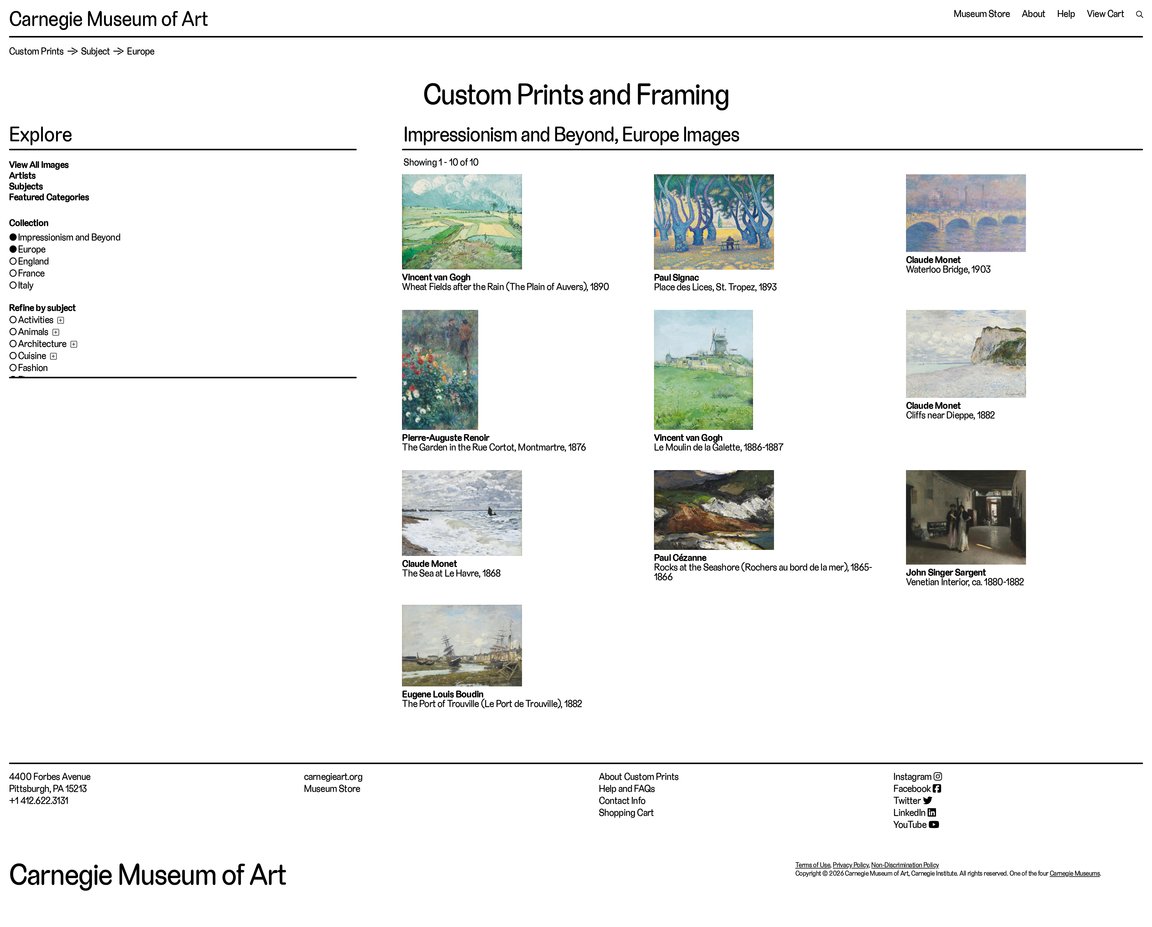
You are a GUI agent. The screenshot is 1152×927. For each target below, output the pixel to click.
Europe (31, 249)
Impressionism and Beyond (69, 237)
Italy (25, 285)
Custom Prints (36, 51)
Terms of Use (812, 865)
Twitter (906, 801)
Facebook (912, 789)
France (31, 273)
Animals (33, 332)
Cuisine (32, 356)
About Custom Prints (639, 777)
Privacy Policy (850, 865)
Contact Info (622, 801)
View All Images (39, 165)
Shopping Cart (626, 813)
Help (1066, 14)
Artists (22, 175)
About (1033, 14)
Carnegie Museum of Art (108, 19)
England (33, 261)
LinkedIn (909, 813)
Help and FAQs (627, 789)
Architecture (42, 344)
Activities (35, 320)
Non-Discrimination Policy (905, 865)
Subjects (26, 186)
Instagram (912, 777)
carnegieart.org (333, 777)
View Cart (1105, 14)
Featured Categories (49, 197)
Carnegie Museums (1075, 873)
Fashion (33, 368)
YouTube (909, 825)
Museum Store (982, 14)
